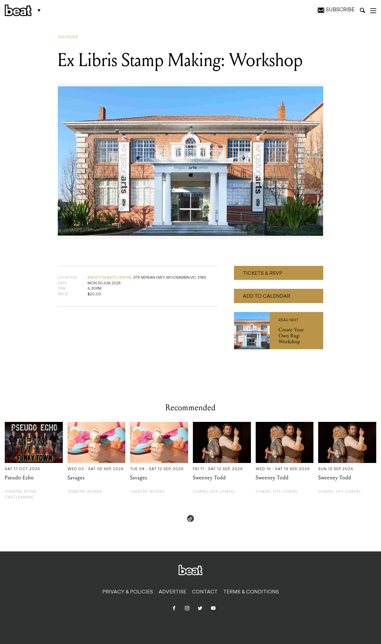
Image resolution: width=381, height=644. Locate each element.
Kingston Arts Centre (110, 278)
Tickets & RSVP (262, 273)
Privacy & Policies (127, 592)
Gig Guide (68, 37)
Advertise (172, 592)
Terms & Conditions (251, 592)
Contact (205, 592)
